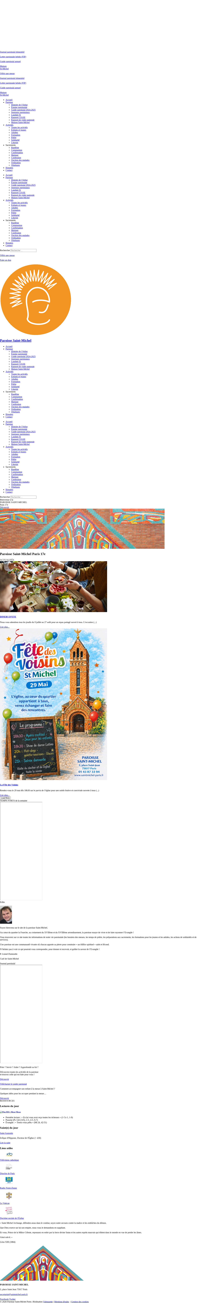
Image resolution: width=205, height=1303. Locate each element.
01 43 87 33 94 (6, 1292)
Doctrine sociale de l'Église (12, 1218)
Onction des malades (20, 160)
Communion (16, 150)
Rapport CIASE (18, 117)
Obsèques (15, 165)
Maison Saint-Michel (20, 122)
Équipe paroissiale (19, 107)
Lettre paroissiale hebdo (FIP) (13, 57)
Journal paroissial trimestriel (12, 52)
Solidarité (15, 140)
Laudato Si (16, 115)
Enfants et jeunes (18, 130)
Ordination (16, 162)
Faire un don (5, 260)
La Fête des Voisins (9, 785)
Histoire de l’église (19, 105)
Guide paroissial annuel (10, 61)
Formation (15, 135)
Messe (18, 1112)
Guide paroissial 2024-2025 (23, 110)
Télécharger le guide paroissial (13, 1084)
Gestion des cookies (80, 1301)
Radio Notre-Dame (8, 1188)
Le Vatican (4, 1203)
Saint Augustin (6, 1133)
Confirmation (17, 152)
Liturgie (14, 142)
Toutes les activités (19, 127)
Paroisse (9, 102)
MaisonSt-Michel (4, 67)
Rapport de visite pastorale (22, 120)
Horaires (9, 168)
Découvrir (4, 507)
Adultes (14, 132)
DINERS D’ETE (8, 617)
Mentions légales (61, 1301)
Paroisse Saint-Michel (15, 340)
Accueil (9, 100)
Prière (13, 137)
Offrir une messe (7, 73)
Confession (16, 157)
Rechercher (5, 250)
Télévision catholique (9, 1160)
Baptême (15, 147)
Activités (9, 125)
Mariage (14, 155)
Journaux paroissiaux (20, 112)
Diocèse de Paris (7, 1173)
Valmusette (48, 1301)
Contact (9, 170)
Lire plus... (4, 627)
